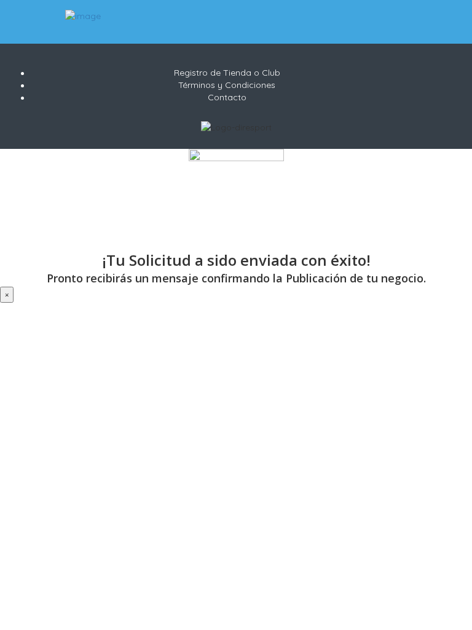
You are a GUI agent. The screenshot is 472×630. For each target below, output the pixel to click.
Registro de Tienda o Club (227, 72)
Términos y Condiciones (226, 84)
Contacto (227, 97)
